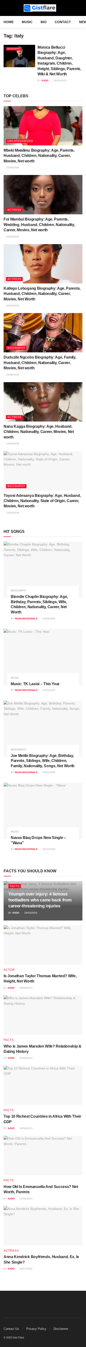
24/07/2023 (25, 1268)
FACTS (14, 886)
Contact (63, 22)
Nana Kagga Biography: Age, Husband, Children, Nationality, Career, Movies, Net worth (39, 431)
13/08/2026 (12, 512)
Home (9, 22)
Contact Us (11, 1328)
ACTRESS (14, 209)
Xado (45, 80)
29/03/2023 (59, 80)
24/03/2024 (30, 912)
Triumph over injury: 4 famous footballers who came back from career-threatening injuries (39, 900)
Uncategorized (20, 140)
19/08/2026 (12, 443)
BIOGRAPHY (14, 49)
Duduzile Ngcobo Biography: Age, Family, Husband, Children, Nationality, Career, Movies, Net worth (40, 362)
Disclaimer (61, 1328)
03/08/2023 (25, 1058)
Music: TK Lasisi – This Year (35, 684)
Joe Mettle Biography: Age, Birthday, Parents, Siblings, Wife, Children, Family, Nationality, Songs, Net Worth (43, 761)
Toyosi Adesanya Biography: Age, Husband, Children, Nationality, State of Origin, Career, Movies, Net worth (42, 501)
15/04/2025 (48, 618)
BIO (44, 22)
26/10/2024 (48, 849)
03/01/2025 (48, 772)
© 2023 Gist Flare (14, 1337)
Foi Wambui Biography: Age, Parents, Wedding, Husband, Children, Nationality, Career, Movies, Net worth (39, 224)
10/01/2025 (48, 690)
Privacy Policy (36, 1328)
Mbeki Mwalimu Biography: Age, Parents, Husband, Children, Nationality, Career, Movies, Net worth (39, 155)
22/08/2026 (12, 167)
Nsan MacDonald (26, 618)
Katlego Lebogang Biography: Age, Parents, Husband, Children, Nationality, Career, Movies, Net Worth (42, 293)
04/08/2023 (25, 988)
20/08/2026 (12, 305)
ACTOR (9, 969)
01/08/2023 (25, 1198)
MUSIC (27, 22)
